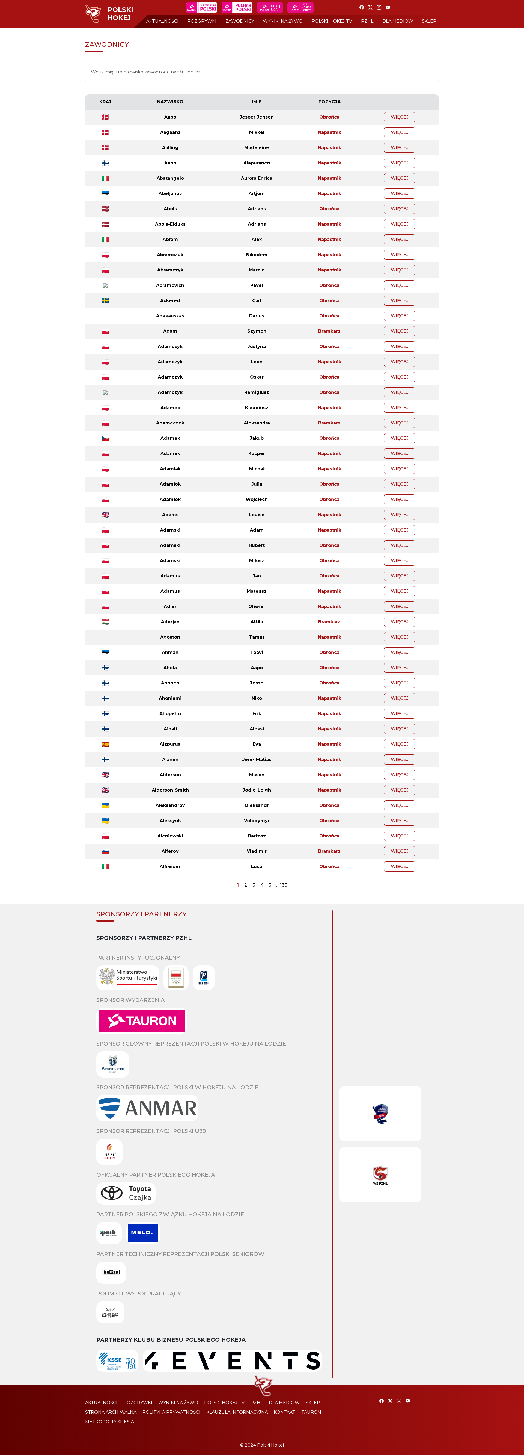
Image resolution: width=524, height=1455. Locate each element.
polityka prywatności (171, 1412)
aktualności (162, 21)
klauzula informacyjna (237, 1412)
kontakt (284, 1412)
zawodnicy (239, 21)
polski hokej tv (332, 21)
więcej (400, 117)
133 (283, 885)
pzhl (367, 21)
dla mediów (397, 21)
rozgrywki (201, 21)
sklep (429, 21)
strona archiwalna (110, 1412)
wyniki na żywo (283, 21)
